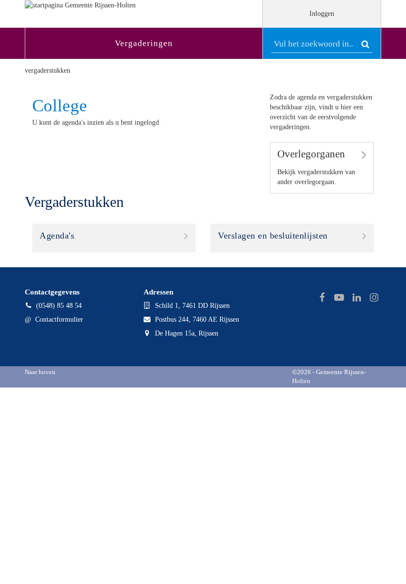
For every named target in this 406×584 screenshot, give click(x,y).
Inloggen (321, 13)
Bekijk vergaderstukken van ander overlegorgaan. (316, 167)
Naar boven (40, 372)
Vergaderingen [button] (144, 43)
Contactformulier (59, 319)
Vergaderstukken (47, 70)
